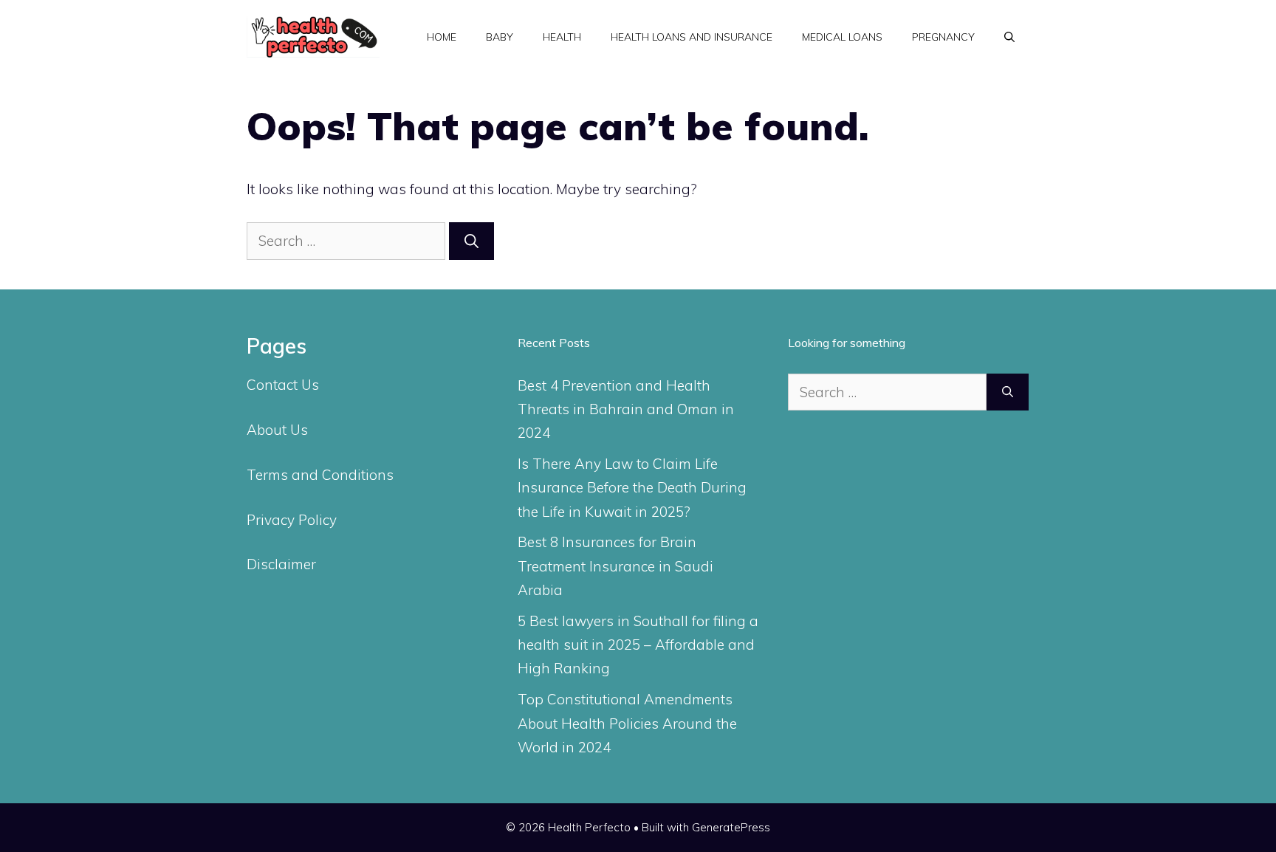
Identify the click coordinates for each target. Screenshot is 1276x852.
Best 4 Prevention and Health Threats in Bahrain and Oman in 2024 (626, 409)
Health (562, 37)
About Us (277, 430)
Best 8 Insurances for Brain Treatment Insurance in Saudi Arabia (615, 566)
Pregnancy (943, 37)
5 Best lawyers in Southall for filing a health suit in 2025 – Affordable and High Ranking (638, 645)
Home (441, 37)
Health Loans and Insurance (691, 37)
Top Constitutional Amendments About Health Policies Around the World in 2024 (627, 723)
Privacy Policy (292, 520)
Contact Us (283, 385)
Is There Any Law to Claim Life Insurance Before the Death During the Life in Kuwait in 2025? (632, 488)
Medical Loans (842, 37)
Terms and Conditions (320, 475)
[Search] (471, 241)
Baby (499, 37)
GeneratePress (731, 827)
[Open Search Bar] (1009, 37)
